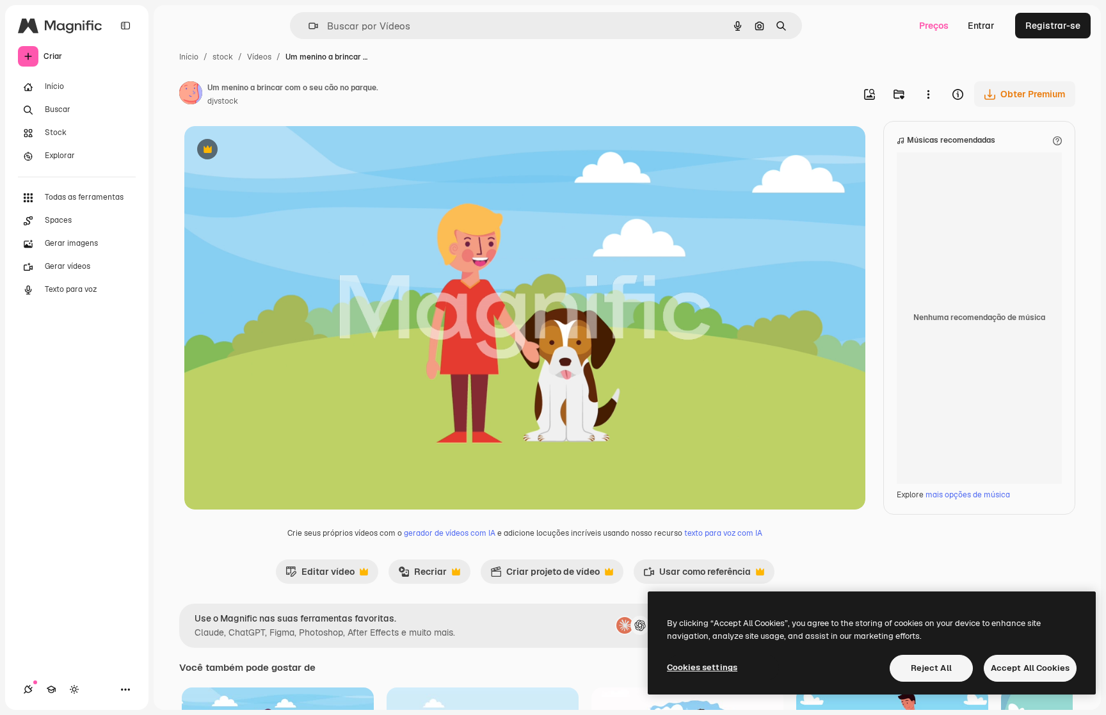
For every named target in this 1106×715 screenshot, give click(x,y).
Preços (934, 25)
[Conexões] (28, 689)
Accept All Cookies (1030, 668)
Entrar (981, 25)
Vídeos (259, 57)
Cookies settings (702, 667)
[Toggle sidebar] (125, 25)
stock (222, 57)
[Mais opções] (928, 94)
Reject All (931, 668)
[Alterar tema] (74, 689)
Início (188, 57)
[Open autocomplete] (308, 26)
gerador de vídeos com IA (449, 533)
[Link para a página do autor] (190, 94)
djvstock (222, 101)
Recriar (422, 575)
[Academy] (51, 689)
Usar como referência (697, 575)
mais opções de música (968, 495)
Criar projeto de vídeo (545, 575)
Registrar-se (1052, 25)
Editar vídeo (320, 575)
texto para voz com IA (723, 533)
